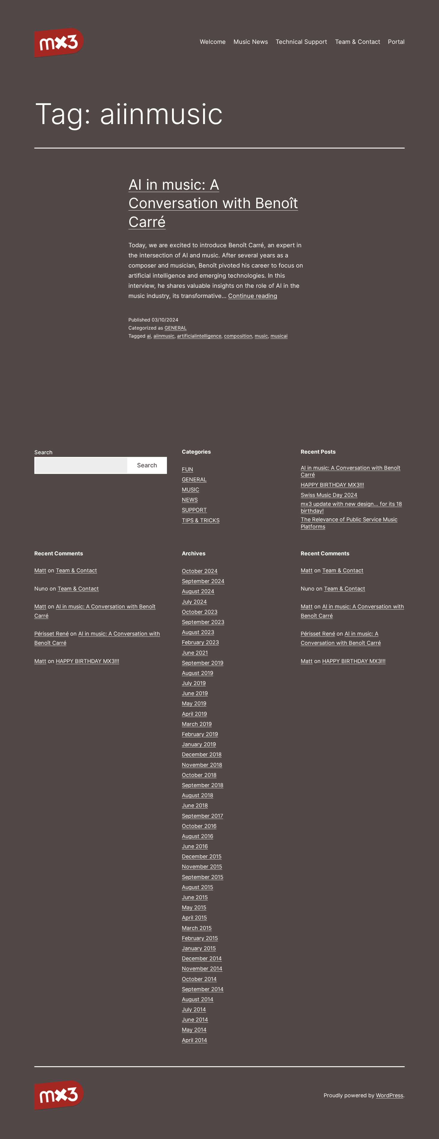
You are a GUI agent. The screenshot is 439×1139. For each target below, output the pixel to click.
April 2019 (194, 714)
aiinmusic (164, 336)
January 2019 (199, 744)
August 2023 (198, 632)
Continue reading (252, 295)
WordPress (389, 1095)
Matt (40, 570)
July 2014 (194, 1009)
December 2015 (202, 856)
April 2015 (194, 917)
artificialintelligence (199, 336)
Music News (251, 41)
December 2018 (202, 754)
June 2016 (195, 846)
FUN (187, 469)
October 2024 (200, 571)
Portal (396, 41)
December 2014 (202, 958)
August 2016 (197, 836)
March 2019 (197, 724)
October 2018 (199, 775)
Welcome (213, 41)
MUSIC (190, 489)
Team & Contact (357, 41)
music (261, 336)
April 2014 (194, 1040)
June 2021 (195, 653)
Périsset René (51, 633)
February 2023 (200, 642)
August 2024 (198, 591)
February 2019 (200, 734)
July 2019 (194, 683)
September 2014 (203, 989)
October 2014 (199, 979)
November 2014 (202, 968)
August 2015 (197, 887)
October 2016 (199, 826)
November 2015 (202, 866)
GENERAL (176, 328)
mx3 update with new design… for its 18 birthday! (351, 507)
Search (43, 452)
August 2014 (198, 999)
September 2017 (202, 816)
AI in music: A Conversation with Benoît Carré (213, 203)
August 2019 (197, 673)
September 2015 (202, 877)
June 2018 (195, 805)
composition (238, 336)
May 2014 (194, 1030)
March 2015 (197, 928)
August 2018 (197, 795)
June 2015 (195, 897)
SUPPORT (194, 510)
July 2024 (194, 602)
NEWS (190, 500)
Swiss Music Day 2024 (329, 495)
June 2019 (195, 693)
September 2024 (203, 581)
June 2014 (195, 1019)
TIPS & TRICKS (201, 520)
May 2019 (194, 703)
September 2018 (202, 785)
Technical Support (301, 41)
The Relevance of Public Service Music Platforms (349, 522)
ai (149, 336)
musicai (279, 336)
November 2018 (202, 765)
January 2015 (199, 948)
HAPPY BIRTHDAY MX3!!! (332, 485)
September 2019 (202, 663)
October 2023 (199, 612)
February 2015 (200, 938)
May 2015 (194, 907)
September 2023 (203, 622)
